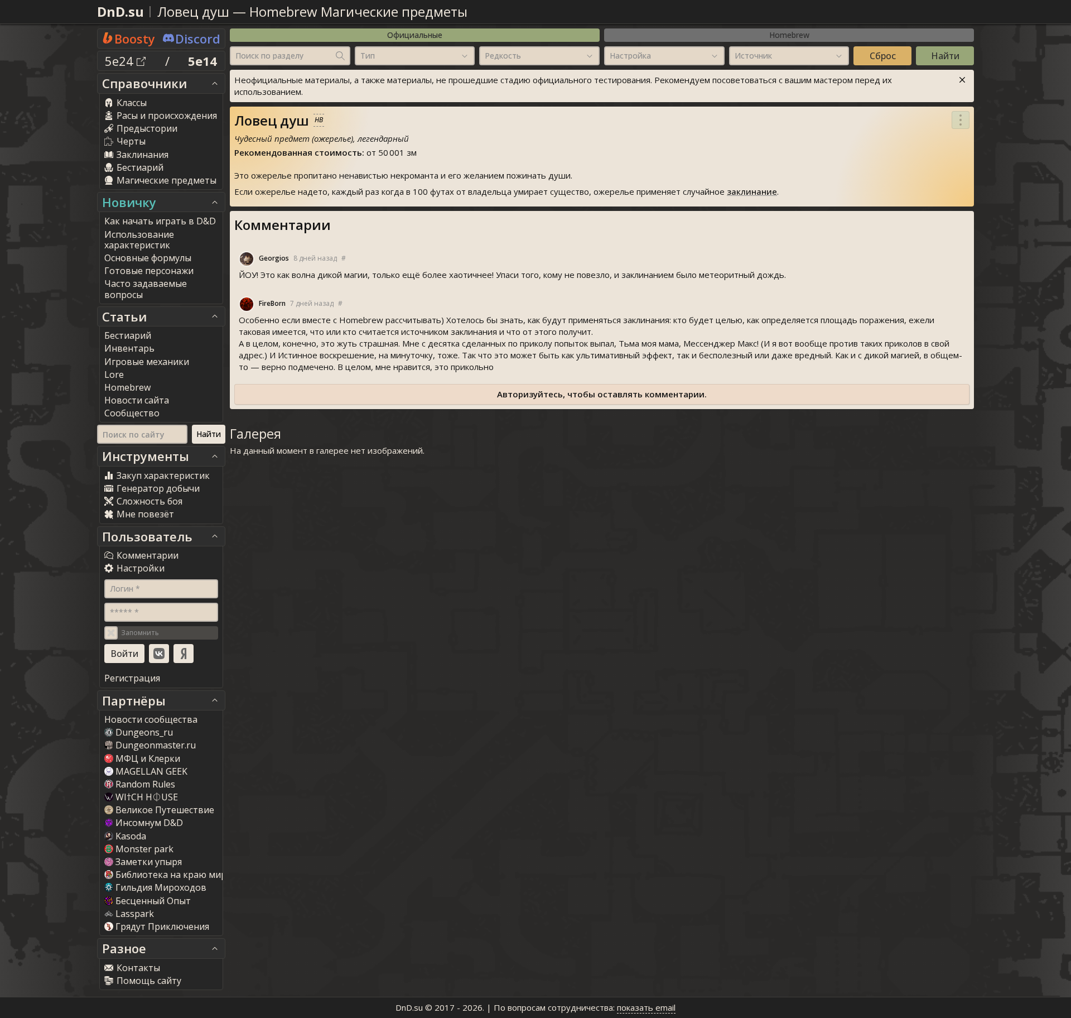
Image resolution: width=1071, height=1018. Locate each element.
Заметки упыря (148, 862)
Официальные (414, 35)
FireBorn (272, 303)
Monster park (144, 849)
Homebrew (789, 35)
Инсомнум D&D (149, 823)
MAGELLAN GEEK (151, 771)
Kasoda (130, 836)
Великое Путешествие (164, 810)
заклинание (752, 191)
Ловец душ (193, 11)
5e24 (121, 61)
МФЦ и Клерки (147, 758)
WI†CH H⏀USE (146, 797)
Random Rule (145, 784)
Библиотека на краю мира (173, 874)
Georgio (274, 258)
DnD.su (120, 11)
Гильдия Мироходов (160, 887)
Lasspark (134, 913)
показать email (646, 1007)
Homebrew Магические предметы (358, 11)
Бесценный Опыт (153, 901)
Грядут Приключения (162, 926)
